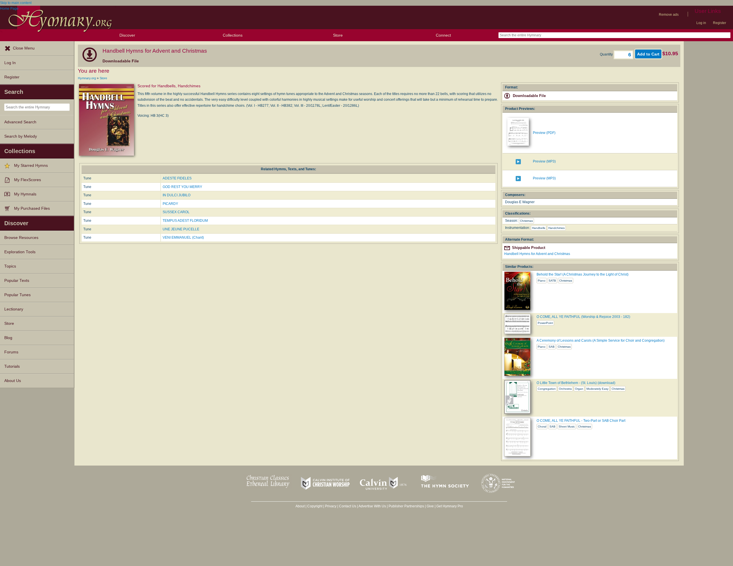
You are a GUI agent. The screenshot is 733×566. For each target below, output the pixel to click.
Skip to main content (15, 3)
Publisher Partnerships (406, 506)
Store (338, 35)
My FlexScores (27, 180)
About (300, 506)
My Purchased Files (32, 208)
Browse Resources (21, 237)
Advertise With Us (372, 506)
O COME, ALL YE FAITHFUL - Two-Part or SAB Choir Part (581, 421)
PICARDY (170, 204)
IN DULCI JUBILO (176, 195)
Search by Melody (20, 136)
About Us (12, 381)
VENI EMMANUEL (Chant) (183, 237)
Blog (8, 338)
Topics (10, 266)
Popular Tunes (17, 295)
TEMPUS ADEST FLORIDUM (185, 221)
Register (719, 23)
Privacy (330, 506)
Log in (701, 23)
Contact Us (347, 506)
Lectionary (13, 309)
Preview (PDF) (544, 133)
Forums (11, 352)
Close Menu (24, 48)
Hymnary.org (87, 78)
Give (430, 506)
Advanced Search (20, 122)
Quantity (607, 54)
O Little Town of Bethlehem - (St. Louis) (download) (576, 383)
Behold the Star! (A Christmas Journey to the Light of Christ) (582, 274)
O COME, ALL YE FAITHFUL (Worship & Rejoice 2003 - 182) (583, 317)
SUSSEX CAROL (176, 212)
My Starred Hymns (31, 165)
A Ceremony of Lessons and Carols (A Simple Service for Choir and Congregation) (601, 341)
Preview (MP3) (544, 161)
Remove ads (669, 15)
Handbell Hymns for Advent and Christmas (537, 254)
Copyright (314, 506)
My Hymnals (25, 194)
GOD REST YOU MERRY (182, 187)
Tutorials (12, 366)
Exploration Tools (20, 252)
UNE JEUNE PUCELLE (181, 229)
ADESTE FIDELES (177, 178)
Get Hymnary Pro (449, 506)
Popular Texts (16, 280)
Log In (10, 63)
